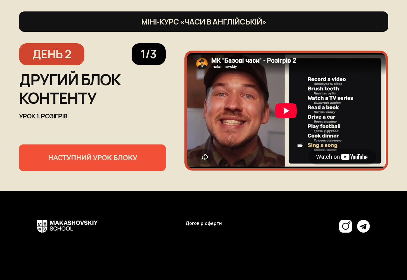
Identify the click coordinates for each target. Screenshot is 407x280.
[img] (363, 226)
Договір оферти (203, 223)
